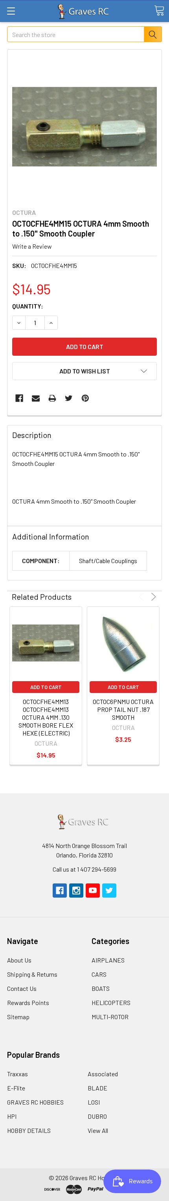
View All (98, 1130)
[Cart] (159, 11)
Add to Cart (46, 687)
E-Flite (16, 1088)
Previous (142, 597)
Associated (103, 1073)
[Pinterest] (85, 398)
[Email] (36, 398)
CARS (99, 974)
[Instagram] (76, 890)
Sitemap (18, 1016)
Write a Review (32, 246)
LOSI (94, 1102)
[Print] (52, 398)
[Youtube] (93, 890)
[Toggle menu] (11, 11)
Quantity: (27, 306)
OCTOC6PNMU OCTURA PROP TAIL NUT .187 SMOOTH (123, 709)
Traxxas (17, 1073)
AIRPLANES (108, 960)
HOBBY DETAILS (29, 1130)
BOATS (101, 988)
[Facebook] (19, 398)
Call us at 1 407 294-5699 (84, 869)
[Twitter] (69, 398)
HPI (12, 1116)
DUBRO (97, 1116)
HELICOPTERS (111, 1002)
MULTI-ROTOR (110, 1016)
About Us (19, 960)
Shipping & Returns (32, 974)
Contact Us (22, 988)
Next (152, 597)
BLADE (97, 1088)
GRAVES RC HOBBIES (35, 1102)
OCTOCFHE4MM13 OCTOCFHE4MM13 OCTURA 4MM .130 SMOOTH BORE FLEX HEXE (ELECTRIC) (45, 717)
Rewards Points (28, 1002)
